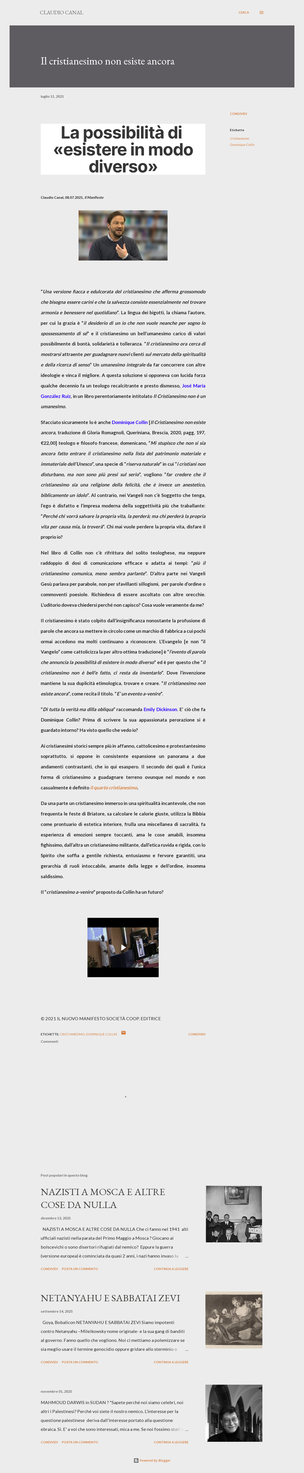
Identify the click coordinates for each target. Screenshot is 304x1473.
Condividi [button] (238, 114)
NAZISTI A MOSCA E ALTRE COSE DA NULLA (103, 1198)
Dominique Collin (242, 145)
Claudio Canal (61, 12)
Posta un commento (80, 1269)
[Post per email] (123, 1034)
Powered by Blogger (154, 1460)
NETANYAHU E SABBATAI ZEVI (110, 1297)
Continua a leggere (171, 1269)
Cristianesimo (239, 138)
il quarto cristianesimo (113, 787)
